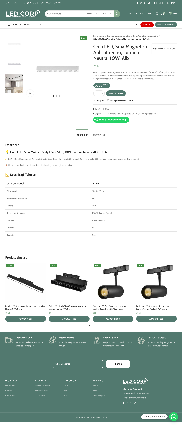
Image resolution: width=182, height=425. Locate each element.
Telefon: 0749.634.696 (132, 389)
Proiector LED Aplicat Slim (164, 48)
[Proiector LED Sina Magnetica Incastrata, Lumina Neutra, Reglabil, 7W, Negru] (156, 283)
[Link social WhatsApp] (145, 3)
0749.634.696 (11, 3)
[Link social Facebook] (137, 3)
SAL (65, 390)
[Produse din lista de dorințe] (157, 14)
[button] (25, 319)
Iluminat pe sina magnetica (118, 36)
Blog (95, 390)
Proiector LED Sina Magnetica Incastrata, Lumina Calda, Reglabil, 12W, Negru (110, 307)
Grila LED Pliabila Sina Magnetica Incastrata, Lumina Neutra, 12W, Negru (68, 307)
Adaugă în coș (116, 93)
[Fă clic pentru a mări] (30, 93)
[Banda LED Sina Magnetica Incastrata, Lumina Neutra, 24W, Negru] (25, 283)
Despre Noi (10, 385)
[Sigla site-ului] (23, 13)
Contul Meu (10, 395)
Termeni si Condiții (42, 385)
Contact (8, 390)
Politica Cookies (41, 390)
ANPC (66, 385)
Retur (95, 385)
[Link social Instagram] (141, 3)
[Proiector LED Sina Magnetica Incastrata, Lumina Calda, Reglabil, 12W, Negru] (113, 283)
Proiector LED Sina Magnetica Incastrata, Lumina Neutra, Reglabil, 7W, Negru (153, 307)
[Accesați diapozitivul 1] (53, 96)
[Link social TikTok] (149, 3)
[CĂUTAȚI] (117, 13)
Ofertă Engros (99, 395)
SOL (66, 395)
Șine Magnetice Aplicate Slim (145, 36)
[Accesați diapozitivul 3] (59, 96)
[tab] (82, 133)
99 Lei (104, 113)
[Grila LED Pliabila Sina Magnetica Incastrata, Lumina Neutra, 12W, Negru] (69, 283)
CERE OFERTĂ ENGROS (166, 25)
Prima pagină (98, 36)
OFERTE (148, 25)
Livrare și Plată (41, 395)
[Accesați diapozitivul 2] (56, 96)
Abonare (118, 364)
